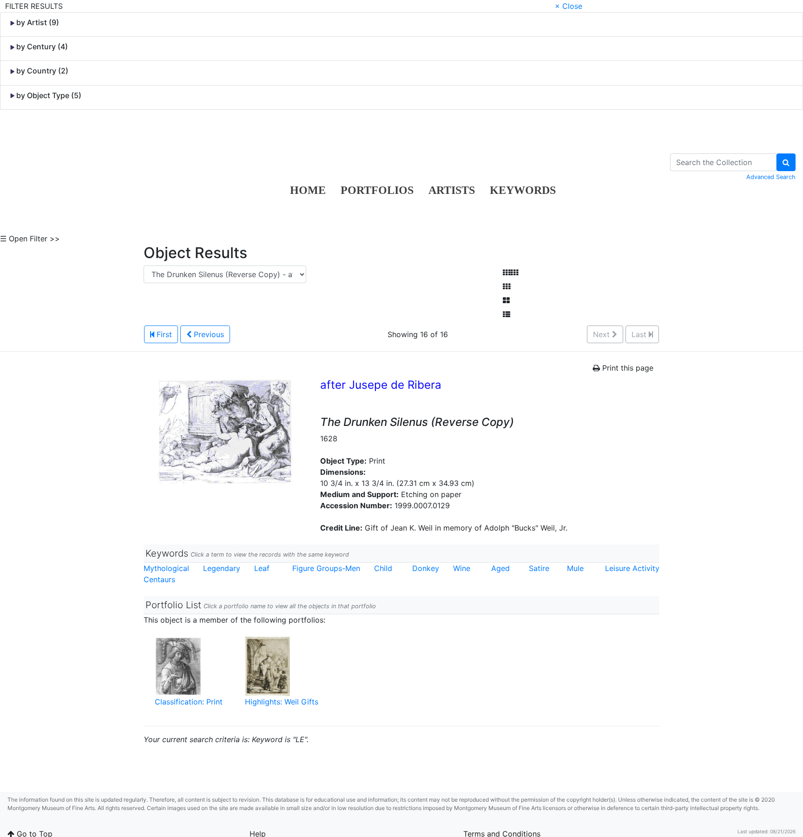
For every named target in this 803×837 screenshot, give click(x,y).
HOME (308, 190)
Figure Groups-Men (326, 568)
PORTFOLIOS (377, 190)
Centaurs (159, 579)
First (163, 334)
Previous (207, 334)
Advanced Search (771, 176)
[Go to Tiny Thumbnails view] (510, 272)
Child (383, 568)
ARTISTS (451, 190)
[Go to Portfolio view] (506, 300)
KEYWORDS (523, 190)
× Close (568, 6)
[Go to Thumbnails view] (506, 286)
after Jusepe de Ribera (380, 385)
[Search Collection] (786, 162)
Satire (539, 568)
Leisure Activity (632, 568)
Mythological (166, 568)
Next (602, 334)
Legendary (221, 568)
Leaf (262, 568)
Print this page (626, 367)
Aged (500, 568)
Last (640, 334)
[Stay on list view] (506, 314)
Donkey (425, 568)
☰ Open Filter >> (30, 238)
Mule (575, 568)
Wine (461, 568)
